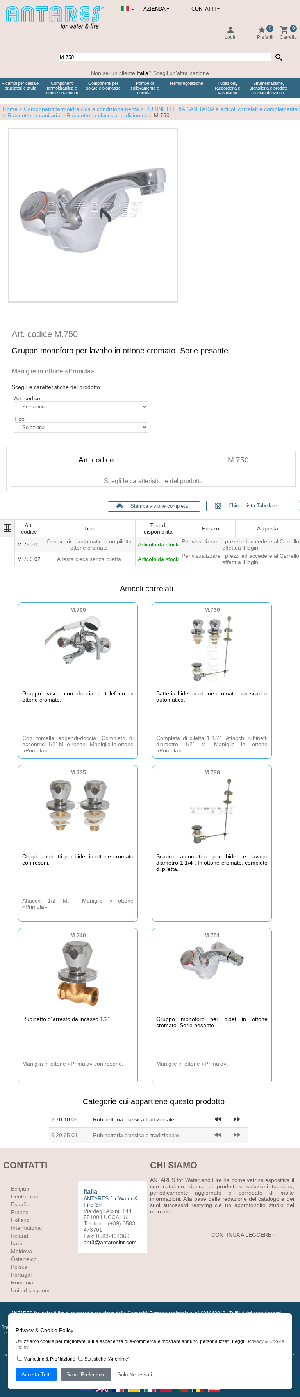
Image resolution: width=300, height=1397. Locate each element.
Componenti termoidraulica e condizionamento (62, 88)
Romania (22, 1282)
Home (10, 109)
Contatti (203, 9)
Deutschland (26, 1196)
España (20, 1204)
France (20, 1212)
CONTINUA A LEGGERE (241, 1235)
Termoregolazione (186, 83)
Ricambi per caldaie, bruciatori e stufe (21, 85)
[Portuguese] (183, 1394)
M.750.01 (29, 544)
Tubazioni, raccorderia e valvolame (227, 88)
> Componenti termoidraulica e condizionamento (78, 109)
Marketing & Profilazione (49, 1359)
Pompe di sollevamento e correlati (144, 88)
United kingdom (30, 1290)
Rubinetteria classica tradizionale (133, 1119)
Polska (19, 1267)
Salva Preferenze (85, 1374)
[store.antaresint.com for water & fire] (55, 27)
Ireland (19, 1235)
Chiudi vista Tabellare (246, 506)
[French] (119, 1394)
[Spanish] (214, 1394)
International (26, 1228)
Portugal (21, 1275)
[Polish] (167, 1394)
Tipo (19, 419)
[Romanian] (199, 1394)
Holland (20, 1220)
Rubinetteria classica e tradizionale (136, 1135)
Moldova (21, 1251)
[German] (135, 1394)
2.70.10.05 (64, 1119)
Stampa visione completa (159, 506)
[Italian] (151, 1394)
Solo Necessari (135, 1374)
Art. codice (27, 398)
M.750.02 (29, 559)
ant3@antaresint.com (110, 1242)
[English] (103, 1394)
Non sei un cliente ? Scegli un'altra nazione (150, 73)
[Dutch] (87, 1394)
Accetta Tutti (36, 1374)
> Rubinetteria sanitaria (31, 115)
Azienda (154, 9)
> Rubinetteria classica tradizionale (104, 115)
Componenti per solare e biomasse (103, 85)
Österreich (24, 1259)
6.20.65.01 (64, 1135)
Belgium (21, 1189)
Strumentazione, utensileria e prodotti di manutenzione (269, 88)
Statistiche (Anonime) (107, 1359)
